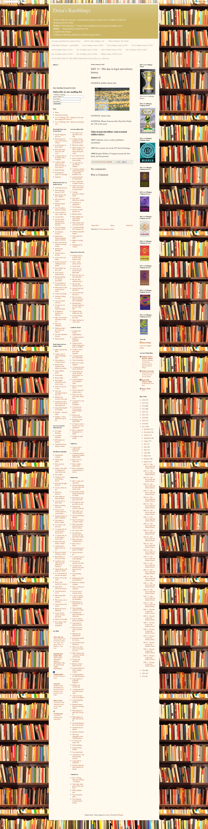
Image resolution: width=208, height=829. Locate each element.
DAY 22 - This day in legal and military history (149, 525)
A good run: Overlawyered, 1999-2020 (58, 717)
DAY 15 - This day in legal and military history (149, 572)
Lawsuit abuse (59, 217)
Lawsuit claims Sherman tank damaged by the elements (60, 222)
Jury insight (58, 474)
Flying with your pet (77, 553)
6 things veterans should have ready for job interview (77, 141)
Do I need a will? (77, 530)
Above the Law (58, 637)
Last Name (56, 101)
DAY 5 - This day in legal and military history (149, 638)
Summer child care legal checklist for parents (78, 767)
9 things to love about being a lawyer (60, 479)
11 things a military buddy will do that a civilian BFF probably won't (78, 171)
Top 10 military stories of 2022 (136, 49)
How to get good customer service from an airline (77, 526)
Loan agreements (77, 752)
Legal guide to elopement (76, 762)
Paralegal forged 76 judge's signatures (61, 517)
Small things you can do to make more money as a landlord (77, 374)
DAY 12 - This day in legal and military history (149, 591)
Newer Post (95, 225)
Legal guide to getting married (77, 624)
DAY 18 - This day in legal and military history (149, 552)
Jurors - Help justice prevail (76, 263)
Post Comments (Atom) (106, 229)
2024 (144, 406)
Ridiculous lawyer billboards (60, 609)
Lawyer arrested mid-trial (60, 302)
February (147, 459)
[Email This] (117, 162)
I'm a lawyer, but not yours (60, 526)
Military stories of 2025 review (111, 54)
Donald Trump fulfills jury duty (77, 312)
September (147, 438)
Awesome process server (60, 592)
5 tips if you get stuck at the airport (78, 697)
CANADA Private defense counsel (60, 445)
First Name (56, 99)
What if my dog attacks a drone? (60, 542)
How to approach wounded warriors (77, 182)
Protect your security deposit (77, 416)
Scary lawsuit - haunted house (59, 273)
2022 (144, 412)
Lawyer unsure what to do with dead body (60, 615)
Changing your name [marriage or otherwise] (78, 614)
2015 (144, 673)
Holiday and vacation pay (76, 686)
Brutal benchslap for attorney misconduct (60, 279)
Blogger (120, 815)
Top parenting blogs (76, 574)
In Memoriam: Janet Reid (148, 384)
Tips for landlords (77, 360)
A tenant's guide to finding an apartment (78, 339)
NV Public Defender (58, 432)
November (147, 432)
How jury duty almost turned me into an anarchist (77, 299)
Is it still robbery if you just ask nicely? (61, 574)
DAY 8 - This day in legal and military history (149, 618)
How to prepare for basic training (78, 159)
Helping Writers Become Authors (147, 357)
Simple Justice (58, 674)
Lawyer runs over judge (60, 258)
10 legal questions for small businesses (78, 675)
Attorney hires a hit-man (60, 254)
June (145, 447)
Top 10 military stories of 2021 (111, 49)
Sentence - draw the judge (61, 413)
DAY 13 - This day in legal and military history (149, 585)
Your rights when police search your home (77, 786)
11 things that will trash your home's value (78, 691)
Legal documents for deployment (77, 178)
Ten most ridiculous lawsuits (61, 335)
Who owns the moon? (59, 465)
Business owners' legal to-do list (77, 665)
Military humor (77, 214)
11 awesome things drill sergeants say (78, 228)
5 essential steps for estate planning (78, 558)
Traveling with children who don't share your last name (78, 568)
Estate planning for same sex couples (78, 549)
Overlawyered (58, 713)
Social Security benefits (77, 749)
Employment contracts (59, 456)
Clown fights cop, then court (60, 269)
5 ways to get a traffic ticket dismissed (77, 449)
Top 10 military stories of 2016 (92, 45)
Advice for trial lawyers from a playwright (77, 270)
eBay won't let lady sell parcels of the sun (61, 319)
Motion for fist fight (61, 619)
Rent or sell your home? (77, 387)
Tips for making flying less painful (77, 620)
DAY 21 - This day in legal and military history (149, 532)
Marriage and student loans (76, 635)
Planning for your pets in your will (77, 499)
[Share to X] (121, 162)
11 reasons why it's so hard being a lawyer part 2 (61, 537)
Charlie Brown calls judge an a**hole (61, 570)
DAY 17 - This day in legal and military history (149, 558)
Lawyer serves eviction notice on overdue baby (60, 511)
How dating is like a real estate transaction (60, 624)
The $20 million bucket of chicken (60, 209)
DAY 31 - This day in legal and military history (149, 466)
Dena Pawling (146, 343)
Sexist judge (59, 375)
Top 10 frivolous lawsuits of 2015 (60, 228)
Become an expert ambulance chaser (60, 553)
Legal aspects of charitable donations (77, 680)
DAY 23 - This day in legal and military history (149, 519)
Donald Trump (59, 170)
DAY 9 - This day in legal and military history (149, 611)
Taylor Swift (76, 266)
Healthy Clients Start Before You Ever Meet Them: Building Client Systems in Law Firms (59, 690)
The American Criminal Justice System (77, 801)
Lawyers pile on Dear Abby (60, 502)
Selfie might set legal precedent (60, 497)
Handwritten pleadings (59, 250)
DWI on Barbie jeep (77, 791)
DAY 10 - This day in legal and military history (149, 605)
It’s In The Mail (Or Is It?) (59, 677)
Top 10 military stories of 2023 (62, 54)
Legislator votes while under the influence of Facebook (60, 563)
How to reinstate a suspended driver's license (78, 470)
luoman (107, 815)
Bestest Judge (59, 378)
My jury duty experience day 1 (77, 280)
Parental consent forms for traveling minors (78, 706)
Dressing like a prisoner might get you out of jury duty (78, 306)
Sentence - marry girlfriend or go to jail (60, 418)
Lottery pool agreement (76, 660)
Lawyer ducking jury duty (77, 317)
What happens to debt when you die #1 (78, 712)
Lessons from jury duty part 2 (78, 293)
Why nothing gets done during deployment (77, 218)
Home (112, 225)
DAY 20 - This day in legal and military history (149, 539)
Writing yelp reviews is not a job (61, 398)
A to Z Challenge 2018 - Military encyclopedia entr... (69, 123)
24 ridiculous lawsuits (59, 233)
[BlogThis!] (119, 162)
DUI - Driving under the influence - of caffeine (78, 780)
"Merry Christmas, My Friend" (118, 41)
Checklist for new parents (77, 728)
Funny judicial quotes (59, 372)
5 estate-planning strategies (77, 701)
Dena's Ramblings (72, 10)
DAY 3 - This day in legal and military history (149, 651)
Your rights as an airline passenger (77, 512)
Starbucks (58, 177)
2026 (144, 400)
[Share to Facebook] (123, 162)
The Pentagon (76, 207)
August (146, 441)
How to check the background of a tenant (77, 432)
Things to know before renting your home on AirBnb (78, 345)
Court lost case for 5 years (60, 387)
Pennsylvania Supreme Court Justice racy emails (60, 366)
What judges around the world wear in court (60, 382)
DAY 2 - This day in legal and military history (149, 657)
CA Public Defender (58, 436)
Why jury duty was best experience (78, 276)
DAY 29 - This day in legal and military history (149, 479)
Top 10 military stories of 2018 (142, 45)
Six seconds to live (78, 156)
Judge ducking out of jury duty (78, 321)
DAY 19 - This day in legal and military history (149, 545)
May (145, 450)
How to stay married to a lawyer (61, 583)
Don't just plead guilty (77, 796)
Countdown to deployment (76, 203)
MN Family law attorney (60, 441)
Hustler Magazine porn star (60, 135)
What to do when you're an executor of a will (78, 649)
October (146, 435)
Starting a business (78, 732)
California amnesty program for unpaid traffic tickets (78, 455)
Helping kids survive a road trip (78, 507)
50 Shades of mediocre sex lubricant (59, 313)
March (146, 456)
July (145, 444)
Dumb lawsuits (59, 339)
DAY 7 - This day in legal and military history (149, 624)
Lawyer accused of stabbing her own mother (61, 264)
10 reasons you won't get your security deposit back (77, 409)
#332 (143, 390)
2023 (144, 409)
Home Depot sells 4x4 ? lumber (60, 196)
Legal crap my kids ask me (61, 605)
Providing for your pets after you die (78, 503)
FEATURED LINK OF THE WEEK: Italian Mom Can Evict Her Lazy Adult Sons (80, 58)
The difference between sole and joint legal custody (78, 535)
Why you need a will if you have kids (77, 629)
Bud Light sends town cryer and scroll (60, 151)
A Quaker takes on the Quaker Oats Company (60, 158)
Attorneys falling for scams (60, 297)
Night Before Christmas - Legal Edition (65, 45)
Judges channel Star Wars (61, 350)
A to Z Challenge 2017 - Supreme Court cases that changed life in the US (69, 118)
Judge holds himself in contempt (61, 409)
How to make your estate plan (78, 482)
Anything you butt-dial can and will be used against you (61, 403)
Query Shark (146, 388)
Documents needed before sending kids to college (78, 493)
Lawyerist (57, 684)
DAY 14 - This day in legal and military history (149, 578)
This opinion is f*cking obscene (60, 361)
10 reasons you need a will (76, 741)
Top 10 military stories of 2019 (62, 49)
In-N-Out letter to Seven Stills (60, 146)
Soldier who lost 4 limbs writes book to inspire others (78, 187)
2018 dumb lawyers (61, 188)
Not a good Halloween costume (78, 199)
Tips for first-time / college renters (78, 391)
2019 (144, 421)
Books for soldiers (77, 145)
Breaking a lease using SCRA (77, 420)
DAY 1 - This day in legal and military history (149, 664)
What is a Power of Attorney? (78, 588)
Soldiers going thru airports (78, 232)
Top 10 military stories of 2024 (86, 54)
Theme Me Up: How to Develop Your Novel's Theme (148, 375)
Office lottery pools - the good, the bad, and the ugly (78, 655)
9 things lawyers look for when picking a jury (77, 257)
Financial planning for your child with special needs (78, 487)
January (146, 462)
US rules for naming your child (78, 562)
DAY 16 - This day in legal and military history (149, 565)
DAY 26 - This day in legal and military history (149, 499)
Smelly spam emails (59, 460)
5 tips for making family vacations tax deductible (77, 597)
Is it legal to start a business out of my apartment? (78, 426)
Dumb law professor (58, 493)
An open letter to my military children (77, 164)
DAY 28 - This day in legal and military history (149, 486)
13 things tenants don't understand (77, 357)
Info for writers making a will (94, 41)
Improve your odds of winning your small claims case (61, 470)
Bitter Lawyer (58, 700)
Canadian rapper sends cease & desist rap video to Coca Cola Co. (60, 164)
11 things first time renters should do (78, 368)
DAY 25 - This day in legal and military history (149, 506)
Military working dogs (77, 241)
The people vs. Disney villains (59, 521)
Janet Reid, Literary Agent (147, 381)
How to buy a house (76, 544)
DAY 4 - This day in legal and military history (149, 644)
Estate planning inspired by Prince (78, 609)
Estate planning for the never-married (78, 724)
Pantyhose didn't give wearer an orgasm (60, 330)
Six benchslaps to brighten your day (60, 284)
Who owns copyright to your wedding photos (77, 736)
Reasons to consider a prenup (78, 583)
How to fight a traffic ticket (76, 465)
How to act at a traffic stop (77, 460)
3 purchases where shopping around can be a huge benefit (59, 705)
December (147, 429)
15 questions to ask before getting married (78, 756)
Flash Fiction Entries (61, 115)
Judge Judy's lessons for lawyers (61, 587)
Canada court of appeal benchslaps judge (60, 356)
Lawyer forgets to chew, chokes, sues (60, 213)
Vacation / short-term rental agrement (77, 351)
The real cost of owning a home (77, 592)
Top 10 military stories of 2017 (117, 45)
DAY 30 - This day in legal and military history (149, 473)
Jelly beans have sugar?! (60, 200)
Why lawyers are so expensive (61, 601)
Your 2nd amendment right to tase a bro (61, 393)
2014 (144, 676)
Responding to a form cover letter (60, 557)
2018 (144, 424)
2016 (144, 670)
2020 (144, 418)
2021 (144, 415)
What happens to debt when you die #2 (78, 719)
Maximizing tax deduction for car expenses (77, 603)
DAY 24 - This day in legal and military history (149, 512)
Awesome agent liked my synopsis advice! (66, 41)
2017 (144, 427)
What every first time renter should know (78, 396)
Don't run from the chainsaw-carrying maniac (61, 244)
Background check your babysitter (78, 579)
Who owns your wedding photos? (77, 540)
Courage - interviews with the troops (78, 194)
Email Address (58, 97)
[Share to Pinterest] (125, 162)
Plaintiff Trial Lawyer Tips (58, 655)
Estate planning (77, 745)
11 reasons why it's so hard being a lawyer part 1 (61, 531)
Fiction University (148, 371)
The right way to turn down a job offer (77, 134)
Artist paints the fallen (77, 237)
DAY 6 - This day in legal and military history (149, 631)
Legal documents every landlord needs (77, 381)
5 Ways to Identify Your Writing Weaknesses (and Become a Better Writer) (147, 364)
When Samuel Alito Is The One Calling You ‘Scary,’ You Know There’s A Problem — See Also (59, 643)
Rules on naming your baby (60, 506)
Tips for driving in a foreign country (78, 521)
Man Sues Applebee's (58, 325)
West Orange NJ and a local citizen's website (61, 141)
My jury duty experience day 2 (77, 285)
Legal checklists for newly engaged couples (78, 670)
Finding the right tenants (77, 437)
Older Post (129, 225)
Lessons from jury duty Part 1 (78, 289)
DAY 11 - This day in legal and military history (149, 598)
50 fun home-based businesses (78, 643)
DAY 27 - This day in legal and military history (149, 492)
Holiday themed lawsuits (60, 204)
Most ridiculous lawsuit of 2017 (60, 191)
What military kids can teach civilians (78, 224)
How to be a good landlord (77, 364)
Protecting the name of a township (61, 173)
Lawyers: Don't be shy (60, 489)
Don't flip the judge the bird (61, 484)
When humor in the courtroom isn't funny (61, 289)
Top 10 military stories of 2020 (86, 49)
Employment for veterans (77, 246)
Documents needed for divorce (78, 639)
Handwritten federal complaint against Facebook (60, 238)
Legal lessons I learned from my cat (60, 548)
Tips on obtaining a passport (78, 516)
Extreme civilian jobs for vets (77, 210)
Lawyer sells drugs (61, 294)
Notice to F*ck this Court (61, 579)
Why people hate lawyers (60, 596)
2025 (144, 403)
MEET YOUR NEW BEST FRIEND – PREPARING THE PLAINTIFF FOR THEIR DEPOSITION (59, 663)
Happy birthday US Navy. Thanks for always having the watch (78, 150)
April (146, 453)
